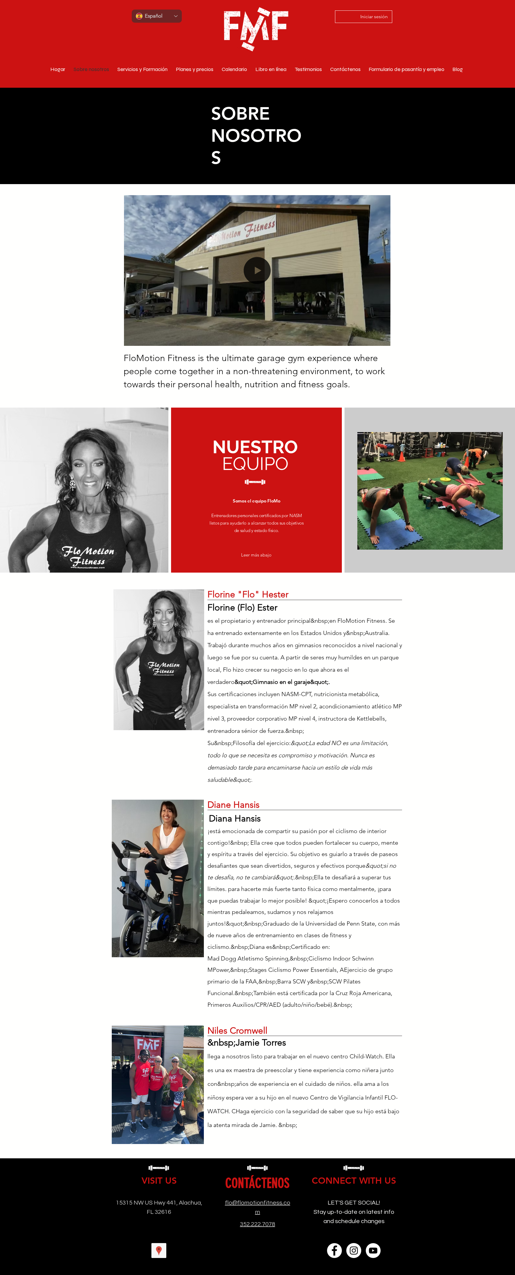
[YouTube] (373, 1250)
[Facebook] (334, 1250)
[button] (382, 339)
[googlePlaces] (158, 1250)
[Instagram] (353, 1250)
